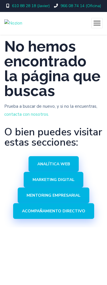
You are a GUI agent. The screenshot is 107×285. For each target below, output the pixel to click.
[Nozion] (13, 23)
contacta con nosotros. (26, 114)
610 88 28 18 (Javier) (31, 6)
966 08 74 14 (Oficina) (80, 6)
